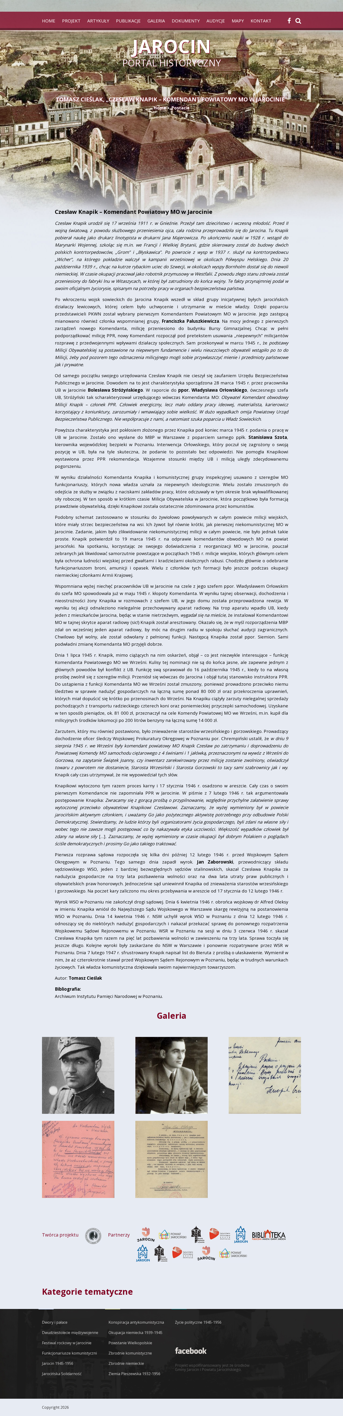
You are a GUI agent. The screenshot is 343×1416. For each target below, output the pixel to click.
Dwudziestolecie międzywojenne (70, 1332)
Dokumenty (186, 21)
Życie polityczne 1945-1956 (198, 1322)
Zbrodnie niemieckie (126, 1363)
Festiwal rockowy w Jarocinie (66, 1342)
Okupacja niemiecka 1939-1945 (135, 1332)
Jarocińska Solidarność (62, 1373)
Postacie (180, 108)
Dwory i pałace (54, 1322)
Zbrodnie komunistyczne (130, 1353)
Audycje (215, 21)
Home (48, 21)
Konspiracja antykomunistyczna (136, 1322)
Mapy (238, 21)
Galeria (156, 21)
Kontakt (261, 21)
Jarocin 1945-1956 (57, 1363)
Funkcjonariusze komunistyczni (69, 1353)
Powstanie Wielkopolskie (130, 1342)
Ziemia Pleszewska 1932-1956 (134, 1373)
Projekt (71, 21)
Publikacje (128, 21)
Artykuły (98, 21)
